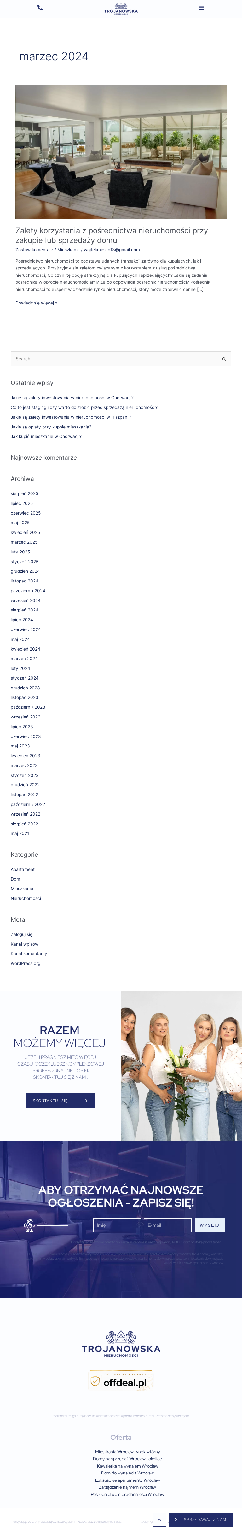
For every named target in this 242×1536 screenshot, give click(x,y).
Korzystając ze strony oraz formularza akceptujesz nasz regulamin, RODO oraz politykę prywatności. (147, 1242)
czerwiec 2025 (26, 513)
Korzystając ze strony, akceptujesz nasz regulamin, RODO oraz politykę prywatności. (67, 1522)
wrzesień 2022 (25, 814)
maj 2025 (20, 522)
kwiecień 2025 (25, 532)
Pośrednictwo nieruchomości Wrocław (127, 1494)
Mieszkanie (68, 249)
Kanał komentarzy (29, 953)
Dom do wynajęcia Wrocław (127, 1473)
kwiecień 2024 (25, 649)
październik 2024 (28, 590)
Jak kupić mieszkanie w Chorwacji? (46, 436)
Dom (15, 879)
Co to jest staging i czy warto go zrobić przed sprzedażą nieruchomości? (84, 407)
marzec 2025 (24, 542)
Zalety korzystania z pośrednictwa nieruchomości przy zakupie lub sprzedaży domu (111, 235)
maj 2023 (20, 745)
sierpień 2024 (24, 609)
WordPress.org (25, 963)
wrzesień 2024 (26, 600)
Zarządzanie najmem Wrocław (127, 1487)
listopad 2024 (24, 580)
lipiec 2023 (22, 726)
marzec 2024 (24, 658)
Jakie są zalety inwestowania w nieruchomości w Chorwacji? (72, 397)
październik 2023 (28, 707)
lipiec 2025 (22, 503)
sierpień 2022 (24, 823)
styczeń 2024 (25, 678)
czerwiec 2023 (26, 736)
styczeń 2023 (25, 775)
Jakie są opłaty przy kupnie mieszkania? (51, 426)
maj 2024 (20, 639)
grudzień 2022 (25, 784)
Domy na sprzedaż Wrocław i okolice (127, 1459)
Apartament (23, 869)
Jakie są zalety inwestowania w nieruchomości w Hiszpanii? (71, 417)
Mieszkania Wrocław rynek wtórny (127, 1452)
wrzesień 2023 (26, 716)
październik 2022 (28, 804)
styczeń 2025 (24, 561)
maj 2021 (20, 833)
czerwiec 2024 (26, 629)
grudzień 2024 (25, 571)
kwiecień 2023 (25, 755)
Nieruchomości (26, 898)
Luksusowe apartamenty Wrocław (127, 1480)
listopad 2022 (24, 794)
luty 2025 (20, 551)
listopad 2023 (24, 697)
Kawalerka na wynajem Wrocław (127, 1466)
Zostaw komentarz (34, 249)
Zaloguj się (21, 934)
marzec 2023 (24, 765)
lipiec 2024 (22, 619)
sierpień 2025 (24, 493)
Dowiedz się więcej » (36, 302)
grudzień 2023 (25, 687)
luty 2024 (20, 668)
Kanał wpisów (24, 944)
